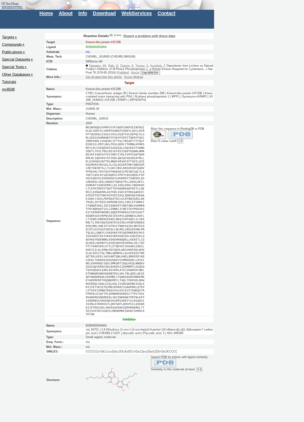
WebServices (137, 13)
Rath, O (113, 65)
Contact (166, 13)
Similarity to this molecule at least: (173, 369)
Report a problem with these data (149, 36)
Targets (9, 37)
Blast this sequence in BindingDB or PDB (177, 128)
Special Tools (14, 67)
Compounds (13, 44)
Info (82, 13)
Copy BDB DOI (150, 72)
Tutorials (9, 82)
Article (135, 72)
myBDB (8, 89)
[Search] (163, 363)
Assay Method (133, 77)
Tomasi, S (141, 65)
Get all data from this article (104, 77)
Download (104, 13)
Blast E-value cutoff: (164, 141)
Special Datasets (17, 59)
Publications (13, 52)
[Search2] (180, 135)
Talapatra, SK (97, 65)
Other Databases (17, 74)
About (66, 13)
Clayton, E (127, 65)
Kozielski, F (158, 65)
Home (46, 13)
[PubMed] (123, 72)
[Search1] (158, 135)
